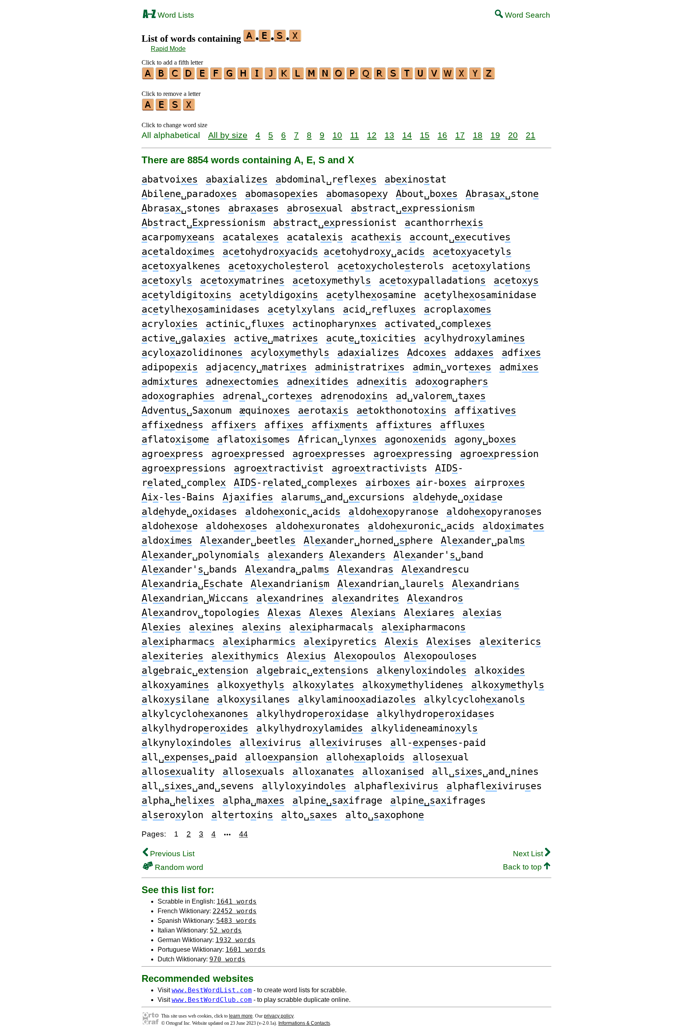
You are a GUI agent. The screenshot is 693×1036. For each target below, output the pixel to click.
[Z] (489, 76)
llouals (253, 771)
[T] (407, 76)
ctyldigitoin (186, 295)
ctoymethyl (331, 280)
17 (460, 135)
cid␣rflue (379, 309)
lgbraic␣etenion (195, 670)
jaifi (248, 497)
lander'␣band (438, 555)
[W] (448, 76)
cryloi (170, 323)
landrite (365, 598)
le (326, 612)
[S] (394, 76)
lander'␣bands (189, 569)
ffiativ (485, 410)
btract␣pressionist (335, 222)
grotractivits (379, 468)
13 (389, 135)
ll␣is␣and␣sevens (198, 786)
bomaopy (357, 193)
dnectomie (242, 381)
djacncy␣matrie (256, 367)
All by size (227, 135)
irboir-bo (415, 482)
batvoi (170, 179)
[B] (162, 76)
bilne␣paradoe (189, 193)
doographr (451, 381)
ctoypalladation (432, 280)
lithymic (245, 656)
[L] (298, 76)
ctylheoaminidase (480, 295)
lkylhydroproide (195, 728)
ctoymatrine (242, 280)
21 (530, 135)
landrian (485, 583)
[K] (285, 76)
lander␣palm (483, 540)
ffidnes (172, 425)
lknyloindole (421, 670)
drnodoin (354, 396)
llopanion (281, 757)
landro (435, 598)
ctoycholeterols (390, 266)
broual (315, 208)
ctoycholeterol (278, 266)
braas (253, 208)
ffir (233, 425)
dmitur (170, 381)
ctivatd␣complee (438, 323)
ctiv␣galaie (184, 338)
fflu (462, 425)
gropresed (247, 453)
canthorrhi (444, 222)
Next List (529, 853)
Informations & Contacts (304, 1023)
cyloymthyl (290, 352)
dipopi (170, 367)
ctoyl (167, 280)
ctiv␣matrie (276, 338)
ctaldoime (178, 251)
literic (510, 641)
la (284, 612)
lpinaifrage (337, 800)
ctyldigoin (278, 295)
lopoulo (365, 656)
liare (429, 612)
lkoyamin (175, 685)
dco (426, 352)
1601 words (245, 949)
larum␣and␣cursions (343, 497)
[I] (257, 76)
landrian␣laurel (390, 583)
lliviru (270, 742)
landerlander (326, 555)
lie (161, 627)
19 (495, 135)
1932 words (235, 940)
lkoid (499, 670)
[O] (339, 76)
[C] (175, 76)
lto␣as (309, 815)
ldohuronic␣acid (421, 526)
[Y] (475, 76)
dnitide (318, 381)
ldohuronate (318, 526)
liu (306, 656)
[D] (189, 76)
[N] (325, 76)
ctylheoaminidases (200, 309)
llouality (178, 771)
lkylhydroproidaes (435, 713)
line (211, 627)
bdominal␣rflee (326, 179)
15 (425, 135)
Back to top (523, 867)
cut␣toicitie (371, 338)
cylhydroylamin (474, 338)
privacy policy (279, 1016)
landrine (290, 598)
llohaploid (365, 757)
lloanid (393, 771)
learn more (241, 1016)
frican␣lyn (337, 439)
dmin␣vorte (452, 367)
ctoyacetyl (472, 251)
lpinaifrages (438, 800)
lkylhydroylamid (309, 728)
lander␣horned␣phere (368, 540)
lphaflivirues (494, 786)
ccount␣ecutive (460, 237)
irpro (499, 482)
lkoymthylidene (412, 685)
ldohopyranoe (393, 511)
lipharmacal (331, 627)
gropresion (499, 453)
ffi (284, 425)
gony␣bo (485, 439)
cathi (376, 237)
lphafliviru (396, 786)
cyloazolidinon (192, 352)
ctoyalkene (181, 266)
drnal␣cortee (267, 396)
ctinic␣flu (245, 323)
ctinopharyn (334, 323)
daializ (368, 352)
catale (251, 237)
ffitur (404, 425)
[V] (435, 76)
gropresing (412, 453)
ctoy (516, 280)
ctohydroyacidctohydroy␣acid (324, 251)
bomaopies (281, 193)
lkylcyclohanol (474, 699)
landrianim (290, 583)
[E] (203, 76)
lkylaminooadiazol (357, 699)
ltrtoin (242, 815)
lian (373, 612)
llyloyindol (304, 786)
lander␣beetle (248, 540)
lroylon (172, 815)
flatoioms (253, 439)
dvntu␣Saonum (186, 410)
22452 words (235, 911)
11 (354, 135)
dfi (521, 352)
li (401, 641)
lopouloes (440, 656)
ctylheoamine (371, 295)
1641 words (237, 901)
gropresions (184, 468)
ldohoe (170, 526)
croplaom (457, 309)
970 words (227, 959)
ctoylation (491, 266)
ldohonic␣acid (292, 511)
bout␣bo (427, 193)
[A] (148, 76)
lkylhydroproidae (312, 713)
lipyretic (340, 641)
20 (513, 135)
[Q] (366, 76)
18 (477, 135)
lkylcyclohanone (195, 713)
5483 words (236, 920)
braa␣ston (502, 193)
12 (372, 135)
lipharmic (259, 641)
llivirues (345, 742)
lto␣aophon (384, 815)
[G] (230, 76)
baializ (236, 179)
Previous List (171, 853)
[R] (380, 76)
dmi (519, 367)
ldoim (167, 540)
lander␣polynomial (200, 555)
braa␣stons (181, 208)
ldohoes (236, 526)
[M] (312, 76)
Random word (178, 867)
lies (448, 641)
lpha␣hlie (178, 800)
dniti (382, 381)
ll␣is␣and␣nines (485, 771)
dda (474, 352)
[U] (421, 76)
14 (407, 135)
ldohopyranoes (494, 511)
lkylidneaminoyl (424, 728)
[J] (271, 76)
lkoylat (323, 685)
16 (442, 135)
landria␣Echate (192, 583)
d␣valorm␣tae (441, 396)
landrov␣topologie (200, 612)
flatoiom (175, 439)
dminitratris (360, 367)
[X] (462, 76)
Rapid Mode (168, 48)
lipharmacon (423, 627)
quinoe (264, 410)
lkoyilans (253, 699)
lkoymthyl (507, 685)
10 (337, 135)
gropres (172, 453)
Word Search (526, 15)
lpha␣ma (253, 800)
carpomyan (178, 237)
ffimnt (340, 425)
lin (261, 627)
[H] (244, 76)
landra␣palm (287, 569)
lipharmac (178, 641)
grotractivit (279, 468)
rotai (323, 410)
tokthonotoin (401, 410)
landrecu (435, 569)
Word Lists (175, 15)
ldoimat (513, 526)
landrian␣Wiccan (195, 598)
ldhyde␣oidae (458, 497)
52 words (226, 930)
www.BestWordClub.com (212, 999)
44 (243, 834)
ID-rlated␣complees (295, 482)
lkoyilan (175, 699)
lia (482, 612)
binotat (415, 179)
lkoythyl (250, 685)
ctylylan (301, 309)
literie (172, 656)
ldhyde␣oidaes (189, 511)
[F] (216, 76)
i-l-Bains (178, 497)
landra (365, 569)
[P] (353, 76)
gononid (415, 439)
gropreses (328, 453)
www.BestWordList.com (212, 990)
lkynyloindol (186, 742)
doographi (178, 396)
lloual (441, 757)
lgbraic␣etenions (312, 670)
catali (315, 237)
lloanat (323, 771)
